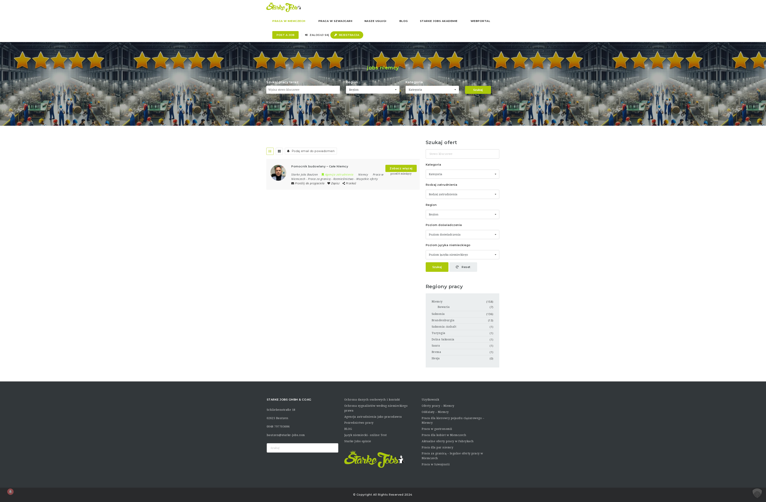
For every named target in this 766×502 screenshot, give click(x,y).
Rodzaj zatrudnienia (441, 185)
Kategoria (414, 82)
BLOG (348, 428)
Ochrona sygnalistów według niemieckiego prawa (376, 408)
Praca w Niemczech (288, 21)
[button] (757, 493)
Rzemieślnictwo (343, 179)
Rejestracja (348, 34)
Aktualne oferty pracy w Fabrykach (448, 441)
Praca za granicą (319, 179)
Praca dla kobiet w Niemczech (444, 435)
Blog (403, 21)
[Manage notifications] (10, 491)
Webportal (480, 21)
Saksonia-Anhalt (444, 326)
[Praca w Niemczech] (283, 7)
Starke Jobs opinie (357, 441)
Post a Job (285, 34)
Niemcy (437, 301)
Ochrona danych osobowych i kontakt (372, 399)
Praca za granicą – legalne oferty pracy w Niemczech (452, 456)
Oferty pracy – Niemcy (438, 405)
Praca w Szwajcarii (335, 21)
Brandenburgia (443, 320)
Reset (466, 267)
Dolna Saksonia (443, 339)
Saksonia (438, 313)
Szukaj (478, 90)
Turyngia (438, 333)
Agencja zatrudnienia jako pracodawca (373, 416)
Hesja (436, 358)
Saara (436, 345)
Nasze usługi (375, 21)
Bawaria (444, 306)
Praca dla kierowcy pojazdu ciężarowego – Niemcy (453, 420)
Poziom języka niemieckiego (448, 245)
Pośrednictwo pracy (359, 422)
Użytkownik (430, 399)
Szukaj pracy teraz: (282, 82)
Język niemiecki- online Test (365, 435)
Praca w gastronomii (437, 428)
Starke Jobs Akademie (439, 21)
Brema (436, 352)
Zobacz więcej (401, 168)
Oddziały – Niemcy (435, 412)
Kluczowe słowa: (279, 102)
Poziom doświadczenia (444, 225)
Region (352, 82)
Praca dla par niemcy (437, 447)
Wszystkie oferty (367, 179)
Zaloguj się (319, 34)
